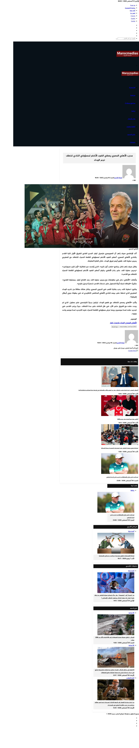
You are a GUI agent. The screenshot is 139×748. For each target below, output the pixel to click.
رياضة (133, 111)
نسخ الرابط (115, 326)
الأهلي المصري (131, 322)
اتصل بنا (132, 13)
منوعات (132, 142)
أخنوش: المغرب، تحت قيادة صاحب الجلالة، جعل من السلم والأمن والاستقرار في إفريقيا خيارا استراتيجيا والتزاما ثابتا (108, 390)
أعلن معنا (132, 11)
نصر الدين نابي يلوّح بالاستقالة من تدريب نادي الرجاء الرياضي (122, 477)
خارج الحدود (131, 134)
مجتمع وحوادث (130, 103)
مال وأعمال (131, 119)
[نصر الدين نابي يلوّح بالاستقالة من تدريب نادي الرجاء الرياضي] (119, 473)
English (133, 21)
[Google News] (133, 351)
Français (133, 16)
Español (133, 19)
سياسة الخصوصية (130, 8)
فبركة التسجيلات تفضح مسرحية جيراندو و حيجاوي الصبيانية (116, 556)
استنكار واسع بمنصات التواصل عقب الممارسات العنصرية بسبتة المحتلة (119, 448)
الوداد (122, 322)
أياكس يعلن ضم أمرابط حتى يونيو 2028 (127, 419)
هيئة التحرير (118, 178)
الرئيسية (132, 87)
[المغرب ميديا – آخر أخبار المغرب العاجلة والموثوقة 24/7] (127, 56)
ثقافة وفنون (131, 126)
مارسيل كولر (115, 322)
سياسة (132, 95)
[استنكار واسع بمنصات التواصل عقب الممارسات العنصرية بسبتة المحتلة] (119, 444)
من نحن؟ (132, 5)
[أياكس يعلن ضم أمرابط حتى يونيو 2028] (119, 415)
